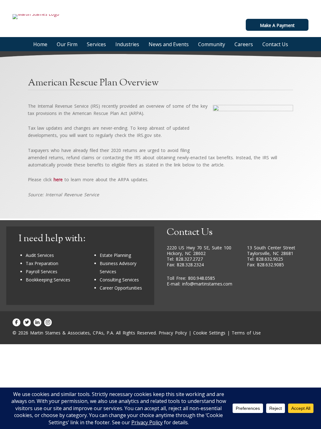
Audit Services (40, 255)
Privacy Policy (173, 333)
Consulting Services (119, 280)
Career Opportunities (121, 288)
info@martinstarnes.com (207, 284)
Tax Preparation (42, 263)
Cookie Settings (209, 333)
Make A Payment (277, 25)
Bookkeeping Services (48, 280)
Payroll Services (41, 271)
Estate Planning (115, 255)
